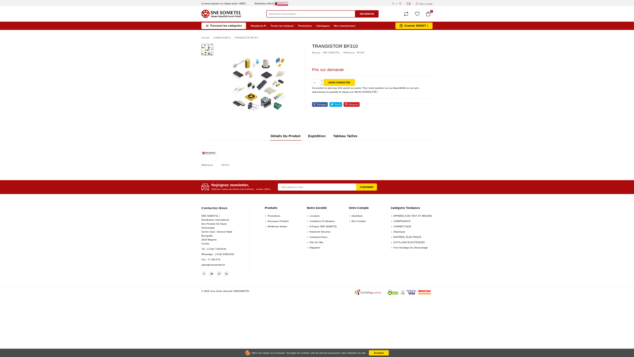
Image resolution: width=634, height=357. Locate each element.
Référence (207, 165)
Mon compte (358, 221)
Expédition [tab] (317, 136)
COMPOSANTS (401, 221)
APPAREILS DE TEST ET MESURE (412, 216)
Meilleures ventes (277, 226)
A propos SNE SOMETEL (323, 226)
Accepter (379, 353)
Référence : (349, 52)
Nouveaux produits (278, 221)
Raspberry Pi (258, 25)
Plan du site (316, 242)
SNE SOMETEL (331, 52)
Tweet (337, 104)
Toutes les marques (282, 25)
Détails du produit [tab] (285, 136)
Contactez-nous (214, 208)
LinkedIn (226, 274)
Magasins (314, 247)
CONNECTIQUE (402, 226)
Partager (321, 104)
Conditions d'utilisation (322, 221)
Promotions (305, 25)
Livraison (314, 216)
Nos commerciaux (344, 25)
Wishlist (417, 14)
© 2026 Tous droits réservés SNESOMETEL (225, 291)
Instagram (219, 274)
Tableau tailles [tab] (345, 136)
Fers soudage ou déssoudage (410, 247)
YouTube (211, 274)
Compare (406, 14)
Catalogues (323, 25)
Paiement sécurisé (319, 231)
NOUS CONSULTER (339, 82)
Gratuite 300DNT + (416, 25)
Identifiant (357, 216)
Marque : (317, 52)
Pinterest (353, 104)
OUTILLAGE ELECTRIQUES (409, 242)
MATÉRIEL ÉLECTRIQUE (407, 237)
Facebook (204, 274)
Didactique (399, 231)
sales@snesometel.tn (213, 264)
